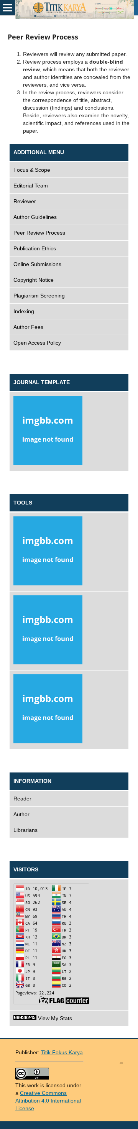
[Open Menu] (7, 7)
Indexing (23, 311)
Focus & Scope (31, 170)
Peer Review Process (39, 233)
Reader (22, 798)
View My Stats (54, 1018)
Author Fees (28, 327)
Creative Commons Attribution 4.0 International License (48, 1100)
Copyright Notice (33, 280)
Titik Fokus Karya (62, 1052)
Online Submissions (37, 264)
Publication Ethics (34, 248)
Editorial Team (30, 185)
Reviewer (24, 201)
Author (21, 814)
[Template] (69, 431)
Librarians (25, 830)
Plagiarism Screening (39, 296)
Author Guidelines (35, 217)
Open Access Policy (37, 343)
